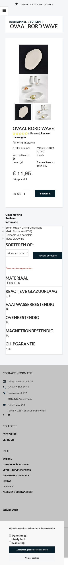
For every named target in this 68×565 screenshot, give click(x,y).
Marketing (18, 543)
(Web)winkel (18, 21)
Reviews (10, 218)
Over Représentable (16, 464)
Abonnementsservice (16, 475)
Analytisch (19, 539)
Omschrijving (13, 214)
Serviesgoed (10, 509)
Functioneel (19, 535)
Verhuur (8, 439)
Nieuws (7, 481)
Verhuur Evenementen (17, 470)
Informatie (11, 222)
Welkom (7, 459)
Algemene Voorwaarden (18, 492)
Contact (8, 486)
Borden (35, 21)
